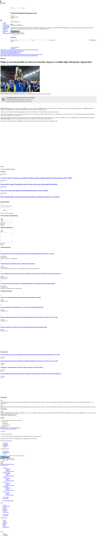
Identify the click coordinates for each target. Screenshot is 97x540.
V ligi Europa (5, 423)
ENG (93, 2)
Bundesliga (5, 486)
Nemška (14, 52)
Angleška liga (10, 54)
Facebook (9, 464)
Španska (6, 52)
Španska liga (15, 54)
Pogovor (36, 55)
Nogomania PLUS (5, 31)
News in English (6, 33)
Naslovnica (3, 50)
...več (92, 402)
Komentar (9, 55)
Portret (16, 55)
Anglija (23, 49)
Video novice (6, 514)
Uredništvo (5, 444)
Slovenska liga (4, 54)
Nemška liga (27, 54)
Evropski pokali (6, 26)
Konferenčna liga (15, 53)
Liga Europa (9, 53)
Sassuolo (13, 169)
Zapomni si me (52, 40)
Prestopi (5, 534)
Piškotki (5, 453)
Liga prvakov (13, 49)
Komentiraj (16, 65)
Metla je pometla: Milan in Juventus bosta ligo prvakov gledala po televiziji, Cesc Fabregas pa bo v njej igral (30, 197)
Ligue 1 (4, 491)
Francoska (19, 52)
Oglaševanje (5, 445)
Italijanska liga (21, 54)
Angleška (2, 52)
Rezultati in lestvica (10, 471)
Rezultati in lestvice (5, 29)
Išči (24, 8)
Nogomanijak (23, 55)
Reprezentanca (6, 27)
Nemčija (33, 49)
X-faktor (28, 55)
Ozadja (4, 55)
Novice (4, 22)
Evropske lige (6, 25)
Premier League (6, 472)
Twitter (12, 464)
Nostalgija (32, 55)
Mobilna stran (3, 464)
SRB (91, 2)
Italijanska (11, 52)
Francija (37, 49)
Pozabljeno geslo (92, 40)
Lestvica (15, 50)
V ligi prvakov (5, 421)
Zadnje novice (3, 49)
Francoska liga (33, 54)
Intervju (12, 55)
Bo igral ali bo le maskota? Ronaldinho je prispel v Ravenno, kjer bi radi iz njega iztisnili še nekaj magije (29, 184)
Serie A (9, 169)
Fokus (2, 55)
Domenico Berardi (4, 169)
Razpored (11, 50)
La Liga (4, 477)
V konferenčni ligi (6, 425)
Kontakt (5, 446)
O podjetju (5, 443)
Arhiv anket (5, 535)
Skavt (19, 55)
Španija (27, 49)
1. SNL (4, 23)
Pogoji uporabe (6, 452)
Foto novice (5, 515)
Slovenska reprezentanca (8, 500)
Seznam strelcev (20, 50)
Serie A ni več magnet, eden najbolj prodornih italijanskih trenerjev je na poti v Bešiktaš (24, 190)
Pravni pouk (5, 451)
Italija (30, 49)
